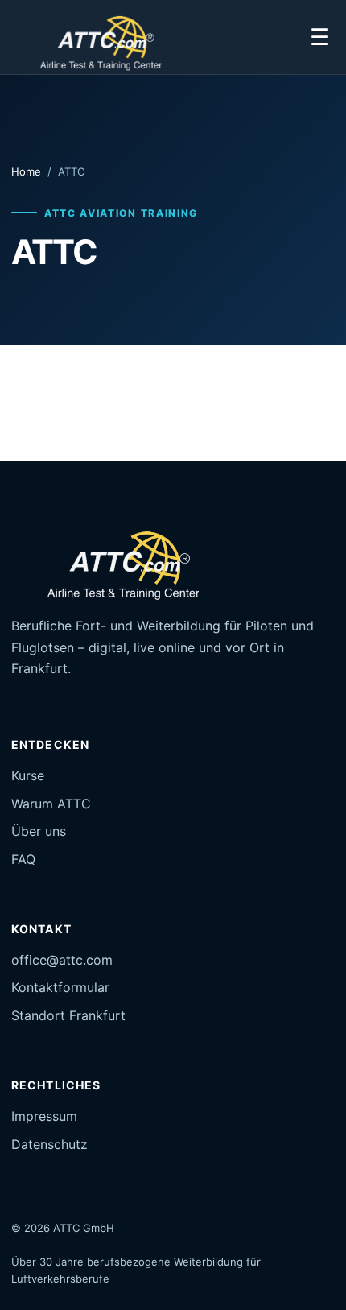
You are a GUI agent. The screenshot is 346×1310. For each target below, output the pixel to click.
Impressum (44, 1116)
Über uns (38, 831)
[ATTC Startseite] (91, 37)
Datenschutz (49, 1144)
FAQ (23, 859)
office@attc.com (62, 960)
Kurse (27, 775)
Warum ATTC (51, 804)
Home (26, 171)
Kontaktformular (60, 987)
